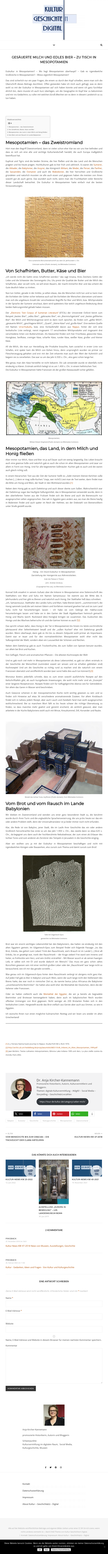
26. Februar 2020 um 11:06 (15, 1263)
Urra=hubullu (25, 326)
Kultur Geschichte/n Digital (76, 1531)
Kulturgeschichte (49, 1120)
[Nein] (104, 1546)
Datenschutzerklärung (33, 1490)
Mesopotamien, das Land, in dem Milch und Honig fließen (28, 132)
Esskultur (21, 1120)
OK (39, 1550)
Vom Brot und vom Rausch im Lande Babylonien (25, 135)
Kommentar (11, 1345)
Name (9, 1298)
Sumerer (98, 164)
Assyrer (41, 168)
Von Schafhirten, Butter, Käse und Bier (21, 129)
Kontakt (26, 1483)
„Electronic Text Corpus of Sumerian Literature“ (34, 312)
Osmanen (32, 171)
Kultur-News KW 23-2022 (19, 1179)
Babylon (10, 1120)
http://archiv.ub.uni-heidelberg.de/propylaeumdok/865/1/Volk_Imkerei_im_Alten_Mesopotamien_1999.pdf (52, 1047)
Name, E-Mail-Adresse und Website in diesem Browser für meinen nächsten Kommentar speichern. (54, 1339)
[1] (71, 482)
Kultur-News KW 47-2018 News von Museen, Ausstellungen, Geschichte (40, 1245)
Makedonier (58, 171)
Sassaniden (15, 171)
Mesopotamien (66, 1120)
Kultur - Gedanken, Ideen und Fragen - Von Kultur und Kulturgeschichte (40, 1267)
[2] (78, 620)
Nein (46, 1550)
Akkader (13, 168)
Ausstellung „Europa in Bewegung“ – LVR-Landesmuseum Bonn (52, 1210)
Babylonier (27, 168)
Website (9, 1323)
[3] (91, 671)
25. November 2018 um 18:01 (16, 1241)
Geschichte (34, 1120)
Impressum (27, 1497)
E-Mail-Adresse (14, 1310)
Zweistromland (82, 1120)
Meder (76, 168)
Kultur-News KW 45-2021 (85, 1179)
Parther (98, 168)
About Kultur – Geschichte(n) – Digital (40, 1504)
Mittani (64, 168)
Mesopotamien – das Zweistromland (21, 127)
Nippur (75, 326)
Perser (87, 168)
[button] (22, 1113)
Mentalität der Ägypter (55, 994)
